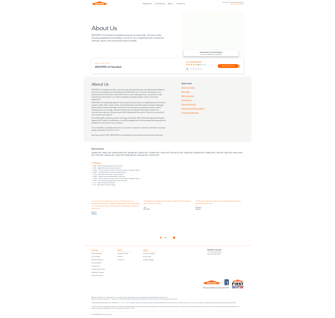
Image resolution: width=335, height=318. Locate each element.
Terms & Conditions (149, 253)
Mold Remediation (97, 260)
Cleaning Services (188, 104)
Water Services (187, 96)
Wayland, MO (109, 155)
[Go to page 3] (170, 238)
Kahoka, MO (188, 152)
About (170, 3)
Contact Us (180, 4)
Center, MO (120, 155)
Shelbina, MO (210, 152)
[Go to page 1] (166, 238)
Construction (96, 266)
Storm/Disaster (96, 263)
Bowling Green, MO (119, 152)
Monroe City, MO (177, 152)
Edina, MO (228, 152)
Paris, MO (219, 152)
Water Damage (97, 253)
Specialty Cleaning (97, 272)
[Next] (174, 237)
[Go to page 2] (168, 238)
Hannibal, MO (96, 152)
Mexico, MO (107, 152)
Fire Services (186, 100)
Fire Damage (96, 256)
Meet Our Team (188, 87)
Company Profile (122, 253)
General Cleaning (97, 275)
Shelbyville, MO (130, 155)
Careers (119, 256)
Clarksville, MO (142, 155)
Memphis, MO (199, 152)
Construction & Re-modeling (193, 108)
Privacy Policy (147, 256)
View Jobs (185, 92)
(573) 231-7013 (237, 4)
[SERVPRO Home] (100, 3)
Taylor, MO (99, 155)
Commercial (159, 3)
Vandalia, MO (132, 152)
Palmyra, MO (143, 152)
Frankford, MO (154, 155)
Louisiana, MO (154, 152)
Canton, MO (165, 152)
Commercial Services (189, 113)
